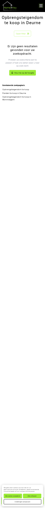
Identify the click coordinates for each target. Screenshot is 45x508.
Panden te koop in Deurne (14, 93)
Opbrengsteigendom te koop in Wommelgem (16, 98)
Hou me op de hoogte (24, 73)
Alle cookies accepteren (13, 496)
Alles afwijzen (32, 496)
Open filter (21, 34)
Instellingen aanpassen (22, 501)
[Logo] (11, 6)
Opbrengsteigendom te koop (15, 89)
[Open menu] (41, 6)
